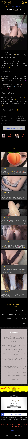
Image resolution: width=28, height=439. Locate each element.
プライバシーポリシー (15, 430)
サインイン (24, 430)
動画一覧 (24, 318)
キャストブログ (22, 314)
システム (11, 323)
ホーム (2, 6)
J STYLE (9, 435)
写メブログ (8, 6)
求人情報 (24, 323)
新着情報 (11, 314)
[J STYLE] (11, 3)
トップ (11, 310)
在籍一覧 (24, 310)
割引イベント (10, 318)
